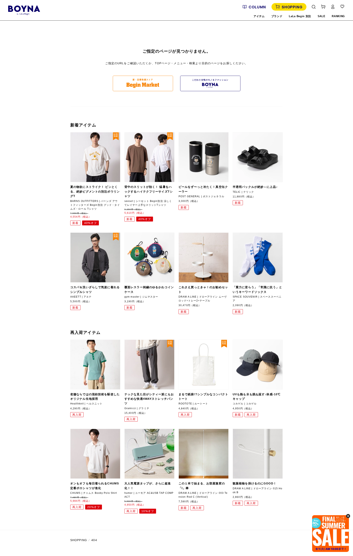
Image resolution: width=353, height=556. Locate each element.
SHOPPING (292, 6)
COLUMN (257, 6)
